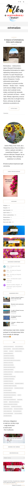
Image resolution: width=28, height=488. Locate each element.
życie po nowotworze (8, 413)
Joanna (8, 278)
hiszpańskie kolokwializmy (9, 376)
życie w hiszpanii (18, 413)
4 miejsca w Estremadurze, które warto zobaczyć (14, 41)
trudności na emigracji (16, 406)
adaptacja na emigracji (9, 346)
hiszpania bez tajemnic (8, 369)
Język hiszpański (6, 210)
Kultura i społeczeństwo (8, 215)
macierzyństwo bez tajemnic (10, 392)
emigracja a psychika (8, 362)
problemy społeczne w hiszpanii (10, 404)
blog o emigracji (19, 346)
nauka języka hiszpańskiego (10, 399)
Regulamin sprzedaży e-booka (12, 483)
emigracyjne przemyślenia (9, 367)
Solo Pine (23, 485)
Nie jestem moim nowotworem (17, 304)
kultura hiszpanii (7, 390)
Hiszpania (14, 37)
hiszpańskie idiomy (8, 374)
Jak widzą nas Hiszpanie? (15, 270)
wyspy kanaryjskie (8, 411)
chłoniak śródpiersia (8, 353)
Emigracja (5, 205)
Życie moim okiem (7, 222)
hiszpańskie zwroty (19, 383)
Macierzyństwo (6, 217)
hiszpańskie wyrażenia (8, 383)
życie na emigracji (17, 411)
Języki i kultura (6, 212)
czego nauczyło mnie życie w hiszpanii (12, 360)
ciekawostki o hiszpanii (9, 355)
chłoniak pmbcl (18, 351)
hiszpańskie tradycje (8, 381)
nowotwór (19, 399)
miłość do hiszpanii (8, 397)
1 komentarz (5, 113)
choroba (6, 351)
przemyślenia (6, 406)
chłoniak (11, 351)
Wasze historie (6, 219)
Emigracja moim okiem (15, 266)
